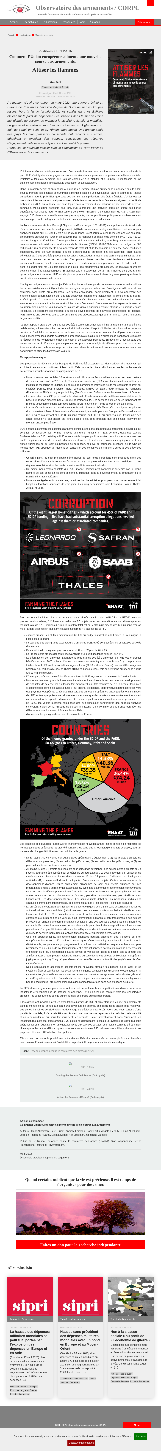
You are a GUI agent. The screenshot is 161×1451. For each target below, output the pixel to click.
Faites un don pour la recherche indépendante (80, 1245)
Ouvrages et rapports (44, 35)
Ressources (68, 22)
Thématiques (30, 22)
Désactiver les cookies (81, 1442)
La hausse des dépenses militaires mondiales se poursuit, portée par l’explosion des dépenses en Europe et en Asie (30, 1342)
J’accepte (140, 1436)
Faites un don (144, 22)
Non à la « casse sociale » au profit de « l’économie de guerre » (130, 1336)
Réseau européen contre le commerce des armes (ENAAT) (62, 1051)
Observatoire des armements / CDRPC (88, 7)
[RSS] (19, 1425)
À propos (95, 22)
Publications (50, 22)
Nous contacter (137, 1427)
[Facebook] (27, 1425)
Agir (82, 22)
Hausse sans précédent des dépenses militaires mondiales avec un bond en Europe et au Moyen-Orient (80, 1340)
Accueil (14, 22)
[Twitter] (35, 1425)
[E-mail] (11, 1425)
